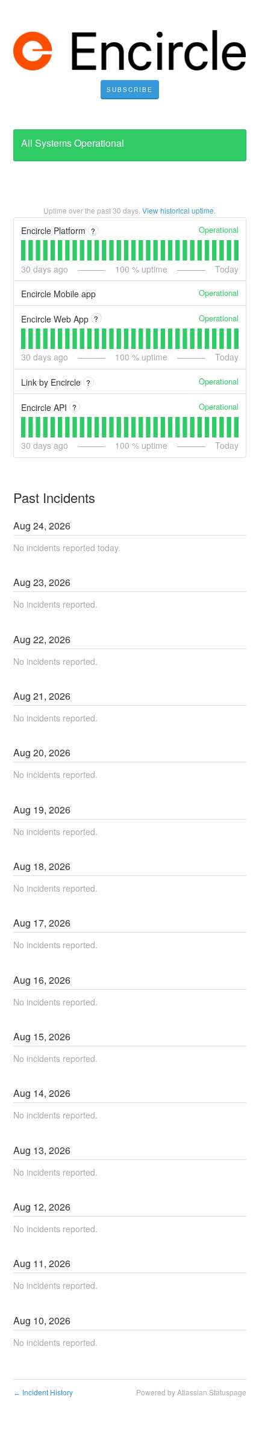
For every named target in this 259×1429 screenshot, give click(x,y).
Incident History (43, 1392)
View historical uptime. (179, 210)
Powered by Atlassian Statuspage (191, 1392)
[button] (130, 89)
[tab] (23, 250)
